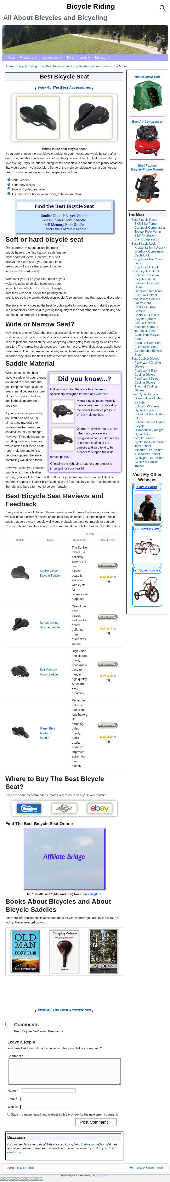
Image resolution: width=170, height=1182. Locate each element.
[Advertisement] (95, 266)
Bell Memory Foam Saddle (64, 225)
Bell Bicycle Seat (146, 346)
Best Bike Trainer (143, 438)
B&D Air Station (145, 235)
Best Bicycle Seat (143, 330)
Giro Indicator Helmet (149, 291)
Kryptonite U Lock (147, 267)
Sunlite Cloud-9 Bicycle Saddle (64, 216)
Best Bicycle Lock (143, 243)
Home (11, 57)
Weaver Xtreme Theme (149, 1167)
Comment (15, 1056)
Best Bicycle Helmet (145, 271)
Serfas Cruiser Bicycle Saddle (64, 220)
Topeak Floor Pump (148, 231)
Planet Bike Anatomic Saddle (64, 229)
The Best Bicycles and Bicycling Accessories (70, 66)
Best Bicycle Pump (144, 219)
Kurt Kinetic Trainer (147, 454)
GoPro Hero (143, 303)
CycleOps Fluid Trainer (150, 442)
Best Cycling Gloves (145, 358)
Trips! (71, 57)
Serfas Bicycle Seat (148, 343)
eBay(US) (95, 894)
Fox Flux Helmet (146, 295)
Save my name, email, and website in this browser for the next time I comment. (64, 1114)
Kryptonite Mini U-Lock (150, 247)
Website (12, 1106)
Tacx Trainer (143, 446)
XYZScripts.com (101, 1175)
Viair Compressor (146, 239)
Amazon (89, 1144)
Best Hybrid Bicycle (144, 394)
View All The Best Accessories (64, 87)
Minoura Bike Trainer (149, 450)
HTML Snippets (69, 1175)
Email (12, 1099)
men (86, 394)
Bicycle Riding (91, 6)
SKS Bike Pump (146, 223)
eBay (100, 1144)
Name (12, 1090)
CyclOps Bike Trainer (149, 458)
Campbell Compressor (150, 227)
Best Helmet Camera (145, 299)
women (101, 394)
